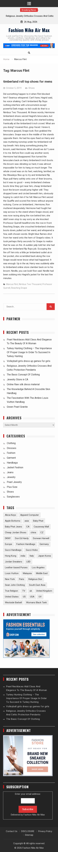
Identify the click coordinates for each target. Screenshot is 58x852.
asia (27, 520)
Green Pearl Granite (17, 406)
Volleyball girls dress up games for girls (28, 361)
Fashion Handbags (25, 544)
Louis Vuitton (12, 573)
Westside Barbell (13, 602)
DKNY (8, 538)
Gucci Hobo (32, 550)
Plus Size (12, 486)
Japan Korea (44, 555)
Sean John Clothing (15, 585)
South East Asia (37, 585)
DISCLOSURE (27, 831)
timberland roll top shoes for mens (27, 81)
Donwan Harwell (41, 538)
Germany (44, 544)
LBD (28, 561)
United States (12, 596)
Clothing (11, 443)
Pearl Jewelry (14, 482)
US (24, 596)
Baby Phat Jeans (13, 526)
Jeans (10, 472)
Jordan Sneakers (13, 561)
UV (40, 596)
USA (32, 596)
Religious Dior (35, 579)
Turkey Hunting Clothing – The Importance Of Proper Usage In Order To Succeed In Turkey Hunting (29, 352)
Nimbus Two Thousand (30, 284)
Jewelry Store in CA (17, 379)
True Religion (11, 590)
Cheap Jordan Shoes (15, 532)
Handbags (12, 462)
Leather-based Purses (16, 567)
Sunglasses (13, 496)
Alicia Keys (10, 515)
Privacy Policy (45, 831)
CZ (41, 532)
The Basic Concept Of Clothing (23, 374)
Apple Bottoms (12, 520)
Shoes (31, 88)
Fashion (11, 452)
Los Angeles (38, 567)
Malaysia (27, 573)
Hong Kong (10, 555)
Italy (32, 555)
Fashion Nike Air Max (29, 29)
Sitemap (29, 835)
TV (23, 590)
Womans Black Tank (36, 602)
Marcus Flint (12, 284)
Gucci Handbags (13, 550)
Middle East (42, 573)
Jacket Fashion (15, 467)
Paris (21, 579)
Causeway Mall (41, 526)
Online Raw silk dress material (23, 384)
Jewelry (11, 477)
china (33, 532)
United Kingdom (44, 590)
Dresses (11, 448)
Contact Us (11, 831)
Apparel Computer (29, 515)
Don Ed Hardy (22, 538)
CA (27, 526)
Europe (8, 544)
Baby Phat (38, 520)
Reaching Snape (19, 288)
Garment (11, 457)
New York (10, 579)
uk (31, 590)
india (23, 555)
